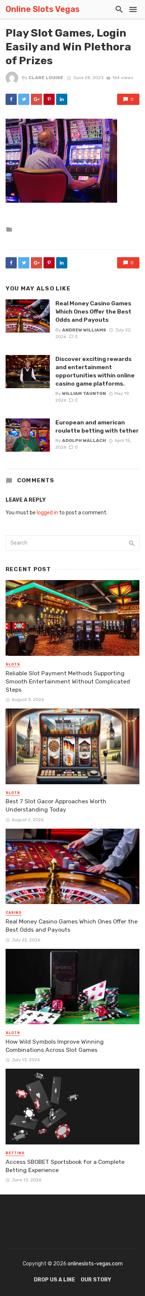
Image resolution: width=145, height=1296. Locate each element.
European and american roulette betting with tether (97, 426)
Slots (13, 664)
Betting (15, 1153)
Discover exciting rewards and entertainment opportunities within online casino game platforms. (95, 371)
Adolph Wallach (84, 440)
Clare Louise (46, 77)
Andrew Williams (84, 330)
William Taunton (84, 393)
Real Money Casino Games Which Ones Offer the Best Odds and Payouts (93, 311)
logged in (47, 513)
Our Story (96, 1280)
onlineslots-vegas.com (95, 1264)
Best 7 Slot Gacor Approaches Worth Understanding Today (56, 805)
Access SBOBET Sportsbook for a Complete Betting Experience (65, 1166)
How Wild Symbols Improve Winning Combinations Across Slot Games (55, 1045)
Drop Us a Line (54, 1280)
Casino (14, 913)
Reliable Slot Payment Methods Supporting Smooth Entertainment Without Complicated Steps (68, 681)
